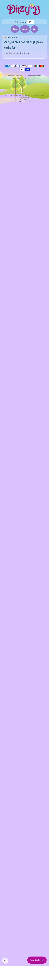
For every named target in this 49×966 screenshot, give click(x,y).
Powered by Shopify (24, 101)
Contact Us (17, 78)
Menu (15, 29)
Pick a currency (21, 22)
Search (11, 75)
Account (24, 29)
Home (5, 37)
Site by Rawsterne (24, 99)
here (13, 53)
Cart (34, 29)
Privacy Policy (30, 78)
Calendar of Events (33, 75)
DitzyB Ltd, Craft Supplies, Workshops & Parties (28, 95)
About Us (19, 75)
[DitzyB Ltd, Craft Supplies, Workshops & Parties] (24, 16)
